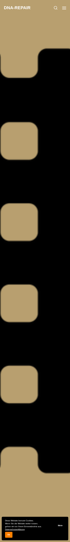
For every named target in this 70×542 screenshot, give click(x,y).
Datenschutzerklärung (15, 529)
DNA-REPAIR (17, 8)
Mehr (60, 525)
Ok (8, 535)
